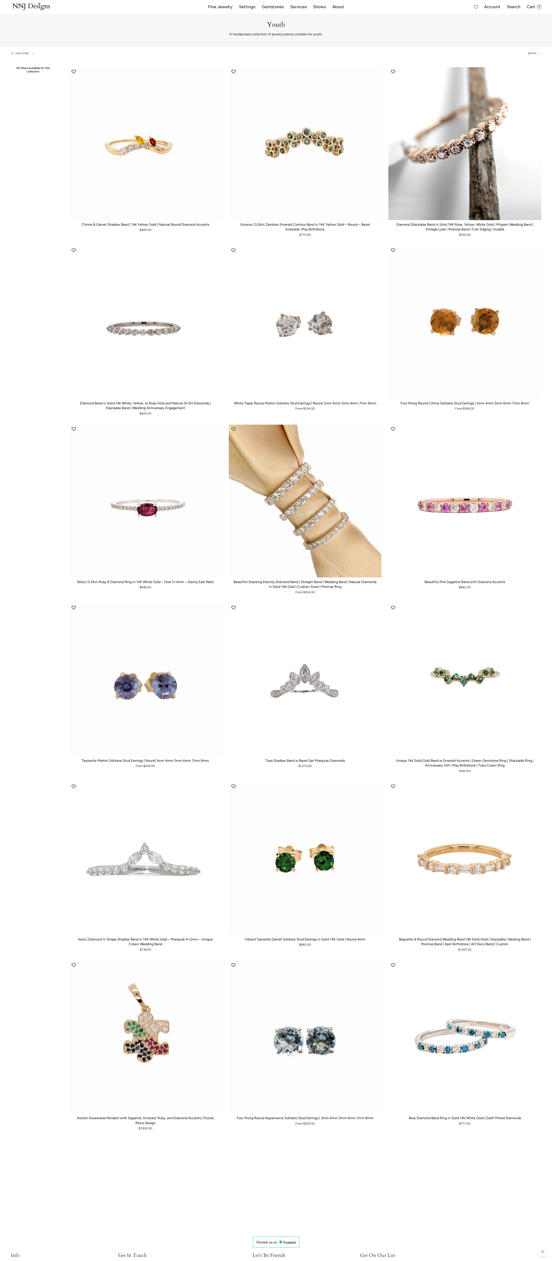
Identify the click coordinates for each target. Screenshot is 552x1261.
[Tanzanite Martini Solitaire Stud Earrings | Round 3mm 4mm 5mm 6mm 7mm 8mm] (145, 679)
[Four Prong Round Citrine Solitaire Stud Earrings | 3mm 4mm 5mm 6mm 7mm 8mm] (464, 322)
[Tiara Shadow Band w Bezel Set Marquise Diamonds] (305, 679)
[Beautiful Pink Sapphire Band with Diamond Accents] (464, 501)
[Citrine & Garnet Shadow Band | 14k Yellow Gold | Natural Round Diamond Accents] (145, 143)
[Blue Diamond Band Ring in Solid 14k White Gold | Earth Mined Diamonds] (464, 1037)
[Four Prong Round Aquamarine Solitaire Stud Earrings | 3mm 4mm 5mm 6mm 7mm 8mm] (305, 1037)
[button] (220, 7)
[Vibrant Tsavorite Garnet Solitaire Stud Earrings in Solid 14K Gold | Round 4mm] (305, 858)
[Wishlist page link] (476, 7)
